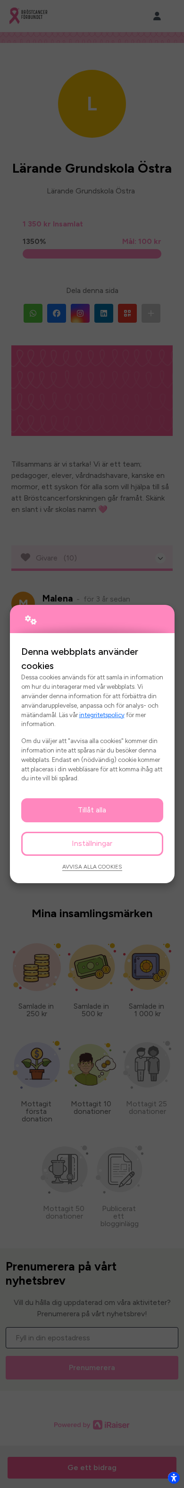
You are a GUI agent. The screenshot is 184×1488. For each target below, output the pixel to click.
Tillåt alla (92, 809)
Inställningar (92, 843)
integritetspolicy (102, 715)
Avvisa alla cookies (92, 866)
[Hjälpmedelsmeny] (173, 1477)
